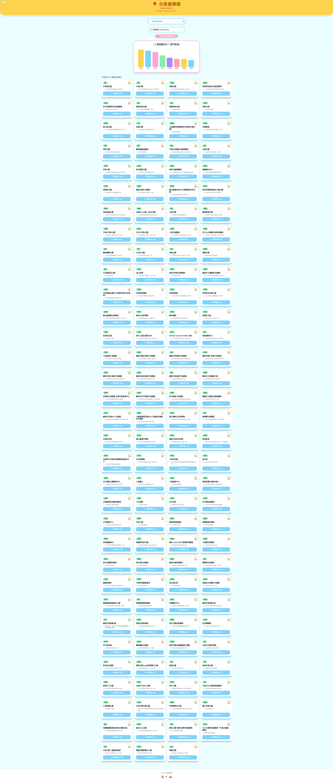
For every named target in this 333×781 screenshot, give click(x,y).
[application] (166, 59)
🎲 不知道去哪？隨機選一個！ (166, 36)
